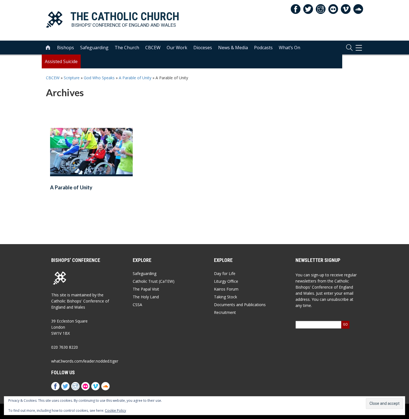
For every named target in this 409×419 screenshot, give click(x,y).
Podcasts (263, 47)
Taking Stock (225, 296)
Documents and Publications (240, 304)
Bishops (65, 47)
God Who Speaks (99, 77)
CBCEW (153, 47)
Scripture (72, 77)
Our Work (177, 47)
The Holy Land (146, 296)
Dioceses (202, 47)
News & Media (233, 47)
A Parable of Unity (135, 77)
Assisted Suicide (61, 61)
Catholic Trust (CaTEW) (153, 281)
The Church (127, 47)
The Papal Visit (146, 289)
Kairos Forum (226, 289)
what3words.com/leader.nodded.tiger (84, 361)
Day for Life (224, 273)
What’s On (289, 47)
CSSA (137, 304)
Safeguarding (94, 47)
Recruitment (225, 312)
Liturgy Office (226, 281)
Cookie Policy (115, 410)
